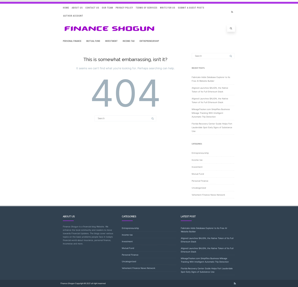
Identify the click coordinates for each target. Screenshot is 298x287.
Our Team (107, 8)
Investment (111, 41)
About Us (77, 8)
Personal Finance (72, 41)
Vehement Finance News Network (208, 195)
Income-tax (129, 41)
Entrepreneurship (149, 41)
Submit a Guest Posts (191, 8)
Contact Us (92, 8)
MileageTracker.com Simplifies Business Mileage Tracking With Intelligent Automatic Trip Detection (211, 113)
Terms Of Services (146, 8)
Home (66, 8)
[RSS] (232, 12)
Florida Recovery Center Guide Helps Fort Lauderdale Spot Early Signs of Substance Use (212, 127)
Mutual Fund (93, 41)
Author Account (73, 16)
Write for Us (167, 8)
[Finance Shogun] (109, 32)
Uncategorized (199, 188)
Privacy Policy (124, 8)
